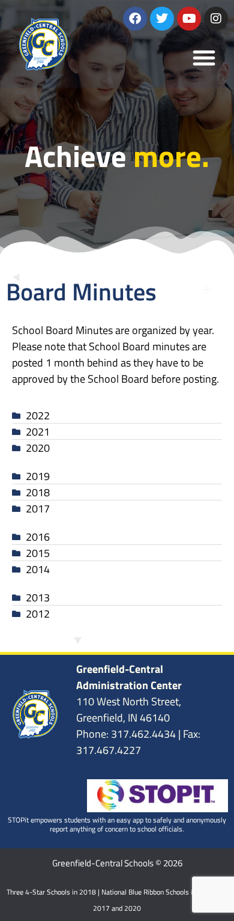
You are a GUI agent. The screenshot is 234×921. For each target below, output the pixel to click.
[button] (204, 58)
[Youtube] (189, 19)
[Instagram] (216, 19)
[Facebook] (135, 19)
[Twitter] (162, 19)
